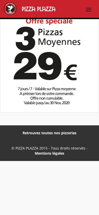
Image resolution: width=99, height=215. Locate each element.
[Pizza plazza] (2, 9)
